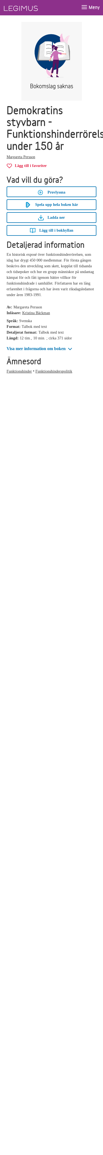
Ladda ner (55, 217)
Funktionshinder (19, 371)
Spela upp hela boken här (56, 205)
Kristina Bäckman (36, 313)
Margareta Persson (21, 157)
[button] (40, 348)
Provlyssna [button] (56, 192)
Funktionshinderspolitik (53, 371)
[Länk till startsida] (31, 7)
